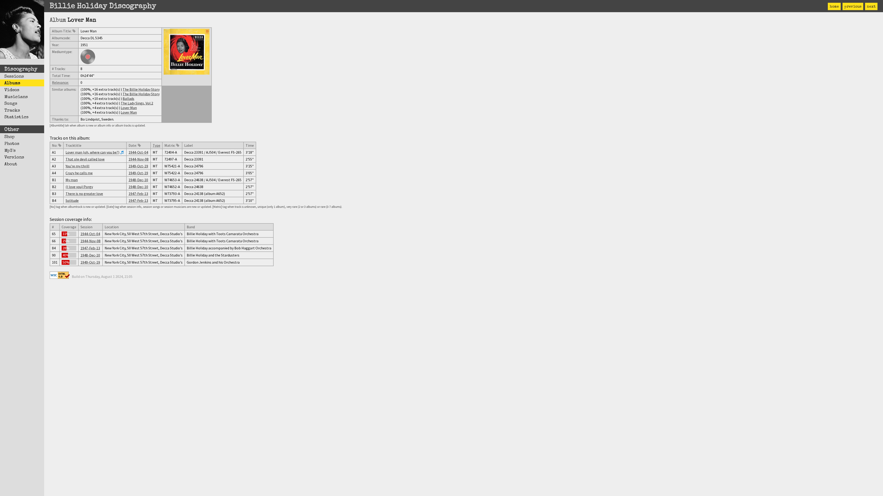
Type (156, 145)
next (871, 7)
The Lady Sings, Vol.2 (137, 103)
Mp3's (10, 151)
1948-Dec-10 (138, 180)
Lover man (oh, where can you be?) (92, 152)
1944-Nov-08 (139, 159)
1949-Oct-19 (138, 166)
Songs (10, 103)
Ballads (128, 98)
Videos (11, 90)
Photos (11, 144)
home (834, 7)
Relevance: (60, 82)
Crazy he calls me (79, 173)
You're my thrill (77, 166)
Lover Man (129, 107)
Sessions (14, 76)
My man (72, 180)
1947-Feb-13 (138, 193)
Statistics (16, 117)
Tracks (12, 110)
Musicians (16, 97)
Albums (12, 83)
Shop (9, 137)
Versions (14, 157)
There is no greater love (84, 193)
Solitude (72, 200)
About (10, 164)
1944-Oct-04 (138, 152)
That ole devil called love (85, 159)
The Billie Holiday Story (141, 89)
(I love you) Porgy (79, 186)
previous (852, 7)
